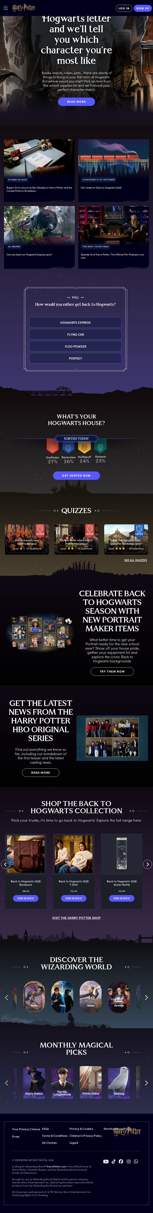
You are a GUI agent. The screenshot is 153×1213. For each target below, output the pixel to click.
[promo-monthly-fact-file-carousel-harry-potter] (34, 1082)
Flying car (75, 334)
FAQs (45, 1129)
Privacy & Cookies (81, 1129)
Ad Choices (49, 1143)
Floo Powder (75, 346)
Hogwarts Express (75, 322)
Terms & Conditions (55, 1136)
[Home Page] (23, 8)
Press (15, 1136)
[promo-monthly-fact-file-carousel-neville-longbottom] (62, 1082)
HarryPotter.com (56, 1166)
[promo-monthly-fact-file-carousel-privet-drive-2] (91, 1082)
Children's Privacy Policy (86, 1136)
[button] (6, 997)
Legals (74, 1143)
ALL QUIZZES (135, 560)
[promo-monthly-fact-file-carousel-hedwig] (119, 1082)
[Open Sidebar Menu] (6, 8)
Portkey (75, 358)
